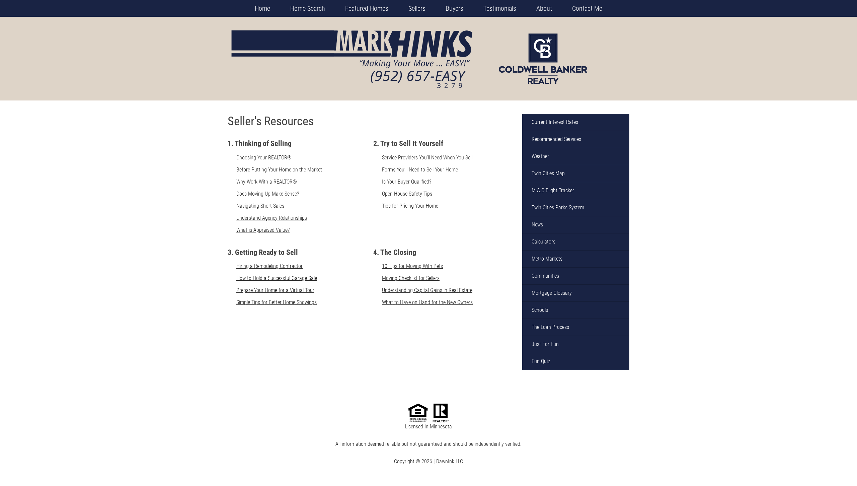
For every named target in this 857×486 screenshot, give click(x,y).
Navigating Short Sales (260, 206)
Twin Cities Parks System (558, 207)
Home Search (307, 8)
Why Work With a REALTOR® (266, 182)
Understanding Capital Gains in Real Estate (427, 290)
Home (262, 8)
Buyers (454, 8)
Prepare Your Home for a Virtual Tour (275, 290)
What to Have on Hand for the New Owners (427, 302)
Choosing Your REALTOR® (264, 157)
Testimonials (499, 8)
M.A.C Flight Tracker (553, 190)
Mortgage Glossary (552, 293)
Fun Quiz (541, 361)
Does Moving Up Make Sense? (267, 194)
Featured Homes (366, 8)
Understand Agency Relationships (271, 218)
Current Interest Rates (555, 122)
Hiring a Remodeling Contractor (269, 266)
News (537, 224)
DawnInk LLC (449, 461)
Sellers (416, 8)
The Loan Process (550, 327)
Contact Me (587, 8)
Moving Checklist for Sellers (411, 278)
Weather (540, 156)
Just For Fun (545, 344)
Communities (545, 276)
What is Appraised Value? (263, 230)
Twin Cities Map (548, 173)
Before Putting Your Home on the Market (279, 169)
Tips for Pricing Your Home (410, 206)
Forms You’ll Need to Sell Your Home (420, 169)
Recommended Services (556, 139)
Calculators (543, 241)
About (544, 8)
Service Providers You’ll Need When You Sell (427, 157)
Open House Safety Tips (407, 194)
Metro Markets (547, 259)
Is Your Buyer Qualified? (406, 182)
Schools (540, 310)
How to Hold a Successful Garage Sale (276, 278)
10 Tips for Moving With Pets (412, 266)
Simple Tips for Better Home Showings (276, 302)
